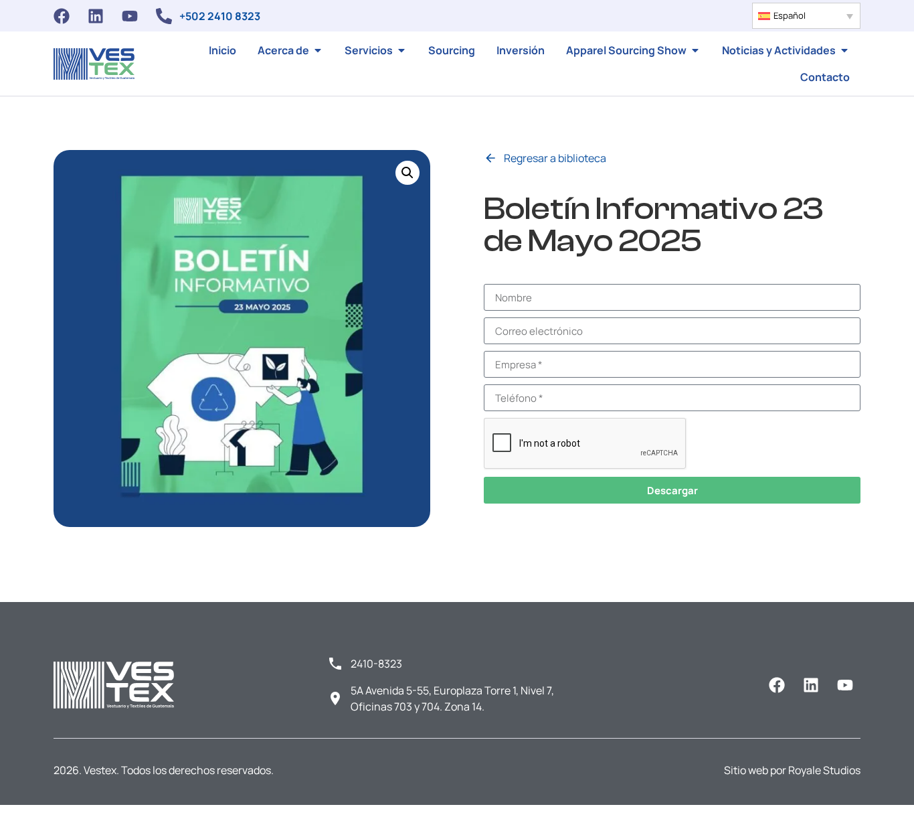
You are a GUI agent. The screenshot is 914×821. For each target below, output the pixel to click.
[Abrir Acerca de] (317, 50)
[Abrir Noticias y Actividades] (844, 50)
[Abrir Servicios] (401, 50)
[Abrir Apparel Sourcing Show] (695, 50)
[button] (806, 16)
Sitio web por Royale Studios (792, 770)
